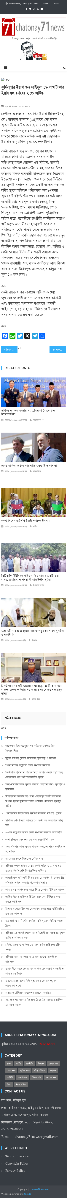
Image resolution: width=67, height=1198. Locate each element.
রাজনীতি (29, 1063)
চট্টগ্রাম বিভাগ (39, 1070)
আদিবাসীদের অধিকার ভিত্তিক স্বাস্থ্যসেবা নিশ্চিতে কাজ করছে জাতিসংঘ (32, 899)
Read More (47, 1044)
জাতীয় (35, 526)
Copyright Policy (16, 1164)
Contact (56, 3)
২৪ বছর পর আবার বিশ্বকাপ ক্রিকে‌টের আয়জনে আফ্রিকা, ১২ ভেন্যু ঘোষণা (34, 1002)
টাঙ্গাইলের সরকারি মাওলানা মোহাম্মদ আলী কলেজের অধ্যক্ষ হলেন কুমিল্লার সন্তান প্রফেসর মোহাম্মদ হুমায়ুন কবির (31, 690)
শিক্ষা (9, 1084)
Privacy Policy (15, 1171)
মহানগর (53, 1070)
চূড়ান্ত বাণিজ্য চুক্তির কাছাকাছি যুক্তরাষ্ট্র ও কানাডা (29, 466)
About (45, 3)
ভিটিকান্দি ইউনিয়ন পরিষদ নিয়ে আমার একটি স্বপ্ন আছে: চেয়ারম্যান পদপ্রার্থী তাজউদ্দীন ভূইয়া (30, 578)
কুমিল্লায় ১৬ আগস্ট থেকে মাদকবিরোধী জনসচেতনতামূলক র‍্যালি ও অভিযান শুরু (35, 935)
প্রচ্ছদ (9, 1063)
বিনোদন (41, 1063)
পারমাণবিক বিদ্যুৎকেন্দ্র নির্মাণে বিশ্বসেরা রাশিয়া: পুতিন (33, 813)
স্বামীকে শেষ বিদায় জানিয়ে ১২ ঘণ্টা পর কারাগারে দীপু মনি (34, 822)
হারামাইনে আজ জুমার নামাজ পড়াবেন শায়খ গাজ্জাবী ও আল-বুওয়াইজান (34, 971)
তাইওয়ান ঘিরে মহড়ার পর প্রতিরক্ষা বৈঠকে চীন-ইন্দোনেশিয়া (28, 412)
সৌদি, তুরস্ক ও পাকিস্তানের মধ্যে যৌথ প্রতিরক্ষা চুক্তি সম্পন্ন (32, 947)
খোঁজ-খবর (11, 1070)
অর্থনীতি (10, 1077)
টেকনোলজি (36, 1077)
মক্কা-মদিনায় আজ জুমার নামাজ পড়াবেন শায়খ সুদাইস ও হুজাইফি (32, 633)
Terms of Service (16, 1156)
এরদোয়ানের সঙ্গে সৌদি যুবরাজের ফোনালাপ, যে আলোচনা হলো (31, 983)
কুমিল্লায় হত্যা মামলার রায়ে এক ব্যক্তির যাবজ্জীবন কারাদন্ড (31, 959)
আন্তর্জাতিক (37, 420)
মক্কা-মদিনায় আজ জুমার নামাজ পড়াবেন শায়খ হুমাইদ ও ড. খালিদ (35, 849)
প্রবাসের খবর (51, 1077)
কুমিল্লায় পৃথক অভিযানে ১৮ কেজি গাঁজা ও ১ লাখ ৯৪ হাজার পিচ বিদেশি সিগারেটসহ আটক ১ (33, 868)
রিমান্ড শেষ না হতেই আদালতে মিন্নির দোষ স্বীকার (11, 349)
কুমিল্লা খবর (36, 699)
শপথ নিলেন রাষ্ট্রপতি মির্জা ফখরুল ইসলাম (25, 521)
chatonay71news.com (39, 1189)
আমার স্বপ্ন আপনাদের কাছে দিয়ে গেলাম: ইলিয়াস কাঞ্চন (34, 890)
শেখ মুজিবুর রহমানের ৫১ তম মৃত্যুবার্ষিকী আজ (29, 839)
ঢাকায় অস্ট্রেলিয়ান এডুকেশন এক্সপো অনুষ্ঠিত (28, 993)
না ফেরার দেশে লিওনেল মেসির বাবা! (25, 859)
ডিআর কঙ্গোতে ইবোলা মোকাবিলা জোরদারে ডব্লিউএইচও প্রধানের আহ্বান (34, 911)
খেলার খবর (53, 1063)
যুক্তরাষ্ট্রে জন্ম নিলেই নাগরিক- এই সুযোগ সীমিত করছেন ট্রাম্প (34, 923)
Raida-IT (27, 1194)
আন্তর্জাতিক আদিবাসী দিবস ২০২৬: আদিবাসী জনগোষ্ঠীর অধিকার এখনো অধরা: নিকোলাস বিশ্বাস (34, 880)
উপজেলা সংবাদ (38, 585)
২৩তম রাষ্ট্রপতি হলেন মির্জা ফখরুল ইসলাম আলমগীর (33, 832)
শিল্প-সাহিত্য (21, 1084)
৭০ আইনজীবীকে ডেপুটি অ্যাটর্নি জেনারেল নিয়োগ (59, 349)
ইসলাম (34, 640)
